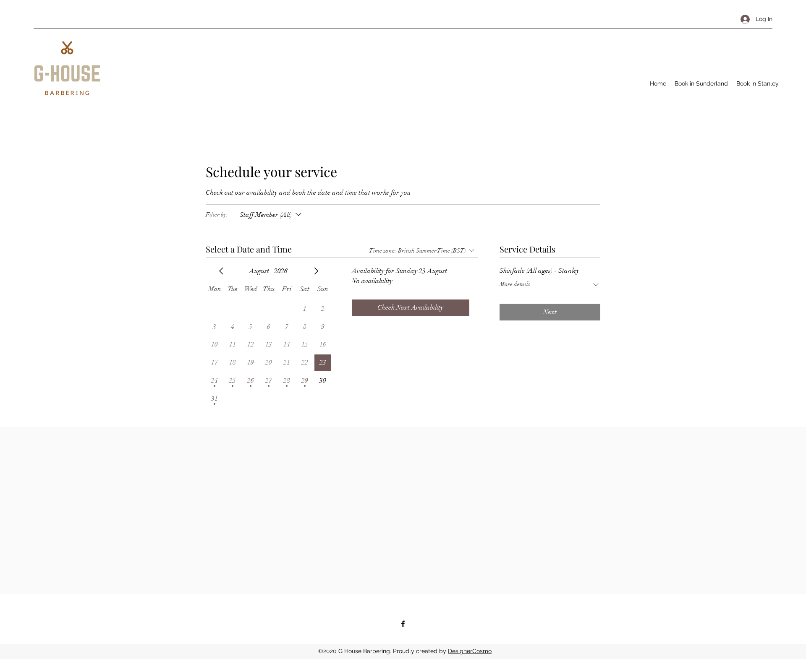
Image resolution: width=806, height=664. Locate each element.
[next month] (316, 271)
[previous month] (221, 271)
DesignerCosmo (470, 651)
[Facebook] (403, 624)
